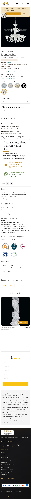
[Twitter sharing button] (11, 183)
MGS (22, 497)
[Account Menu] (23, 3)
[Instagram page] (8, 445)
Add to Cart (23, 322)
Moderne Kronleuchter (13, 68)
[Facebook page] (2, 445)
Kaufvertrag (4, 462)
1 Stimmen (10, 71)
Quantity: (5, 110)
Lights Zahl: (6, 98)
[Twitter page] (18, 445)
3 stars (6, 370)
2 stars (6, 374)
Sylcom (9, 62)
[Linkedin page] (13, 445)
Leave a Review (15, 384)
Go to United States (13, 13)
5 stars (5, 362)
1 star (5, 378)
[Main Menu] (17, 3)
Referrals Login (5, 467)
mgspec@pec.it (8, 472)
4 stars (6, 366)
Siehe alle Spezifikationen (8, 78)
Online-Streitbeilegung (7, 469)
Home (3, 452)
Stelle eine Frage (19, 71)
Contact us (12, 441)
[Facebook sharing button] (7, 183)
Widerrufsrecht (5, 474)
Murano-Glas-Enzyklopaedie (8, 460)
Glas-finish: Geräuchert (10, 81)
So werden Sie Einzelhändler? (9, 464)
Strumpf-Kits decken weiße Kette (8, 328)
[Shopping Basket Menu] (28, 3)
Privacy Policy (5, 457)
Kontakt (3, 455)
